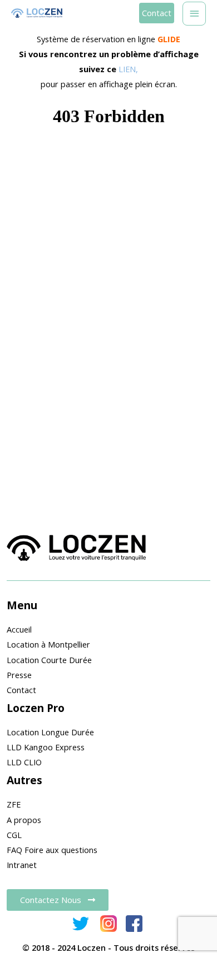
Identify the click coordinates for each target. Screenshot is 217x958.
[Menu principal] (194, 14)
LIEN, (128, 68)
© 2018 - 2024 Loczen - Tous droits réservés (108, 947)
